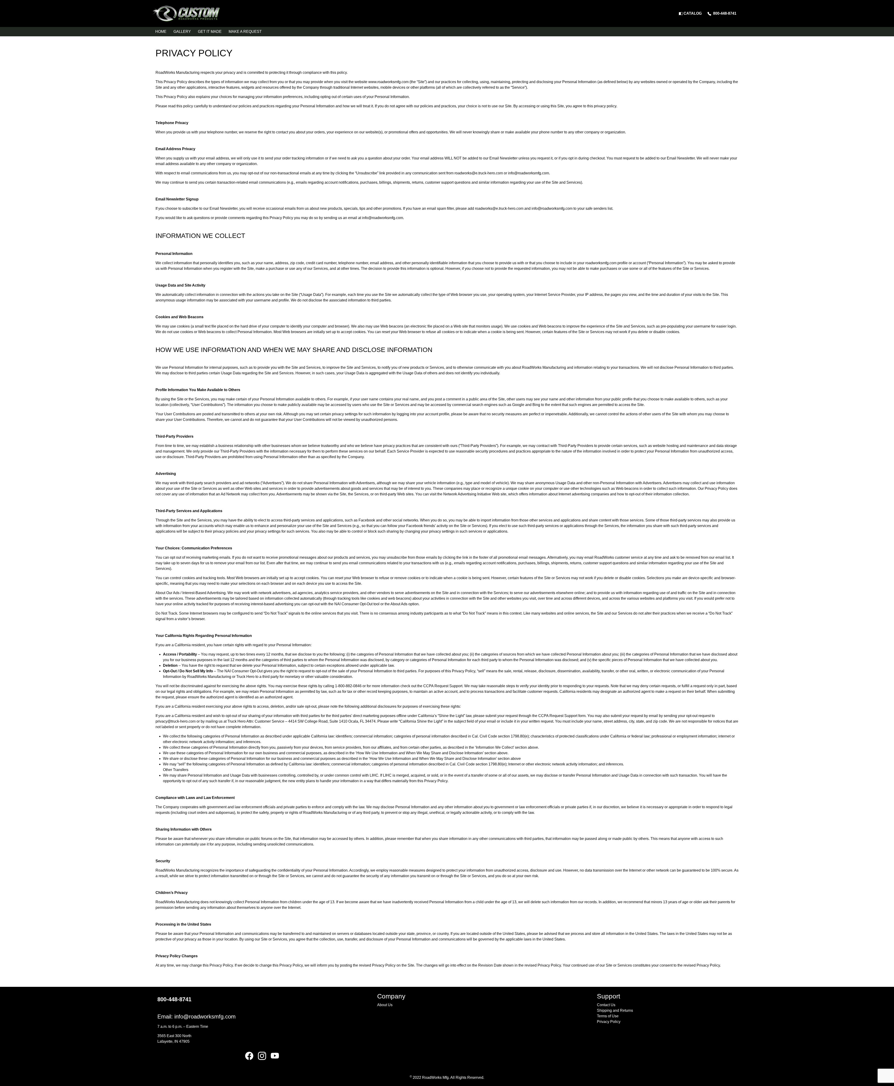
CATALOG (692, 13)
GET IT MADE (210, 32)
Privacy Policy (608, 1022)
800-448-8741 (723, 13)
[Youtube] (275, 1056)
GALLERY (182, 32)
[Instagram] (262, 1056)
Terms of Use (608, 1016)
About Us (385, 1005)
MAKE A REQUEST (245, 32)
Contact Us (606, 1005)
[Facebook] (249, 1056)
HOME (160, 32)
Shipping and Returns (615, 1010)
